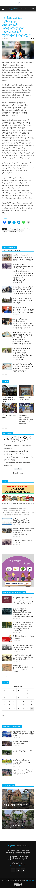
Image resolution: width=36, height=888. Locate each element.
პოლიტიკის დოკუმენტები (12, 727)
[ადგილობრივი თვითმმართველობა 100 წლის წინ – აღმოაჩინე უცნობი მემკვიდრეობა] (7, 667)
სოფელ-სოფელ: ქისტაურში (14, 825)
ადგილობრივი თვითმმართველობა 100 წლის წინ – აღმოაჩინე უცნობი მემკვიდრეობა (23, 668)
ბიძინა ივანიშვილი (12, 229)
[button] (33, 8)
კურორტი (5, 231)
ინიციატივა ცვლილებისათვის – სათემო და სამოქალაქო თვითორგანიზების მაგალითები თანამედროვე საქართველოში (23, 600)
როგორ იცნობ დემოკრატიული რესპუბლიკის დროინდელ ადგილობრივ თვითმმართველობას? (23, 532)
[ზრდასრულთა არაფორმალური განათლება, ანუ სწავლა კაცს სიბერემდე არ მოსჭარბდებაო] (26, 408)
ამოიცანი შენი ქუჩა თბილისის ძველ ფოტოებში (23, 541)
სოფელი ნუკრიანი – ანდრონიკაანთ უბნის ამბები (8, 400)
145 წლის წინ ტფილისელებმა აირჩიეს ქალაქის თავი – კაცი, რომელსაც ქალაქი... (23, 647)
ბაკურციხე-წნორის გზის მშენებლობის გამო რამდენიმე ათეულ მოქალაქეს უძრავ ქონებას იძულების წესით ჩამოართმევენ (22, 354)
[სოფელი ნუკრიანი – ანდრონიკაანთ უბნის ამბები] (9, 390)
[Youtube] (23, 870)
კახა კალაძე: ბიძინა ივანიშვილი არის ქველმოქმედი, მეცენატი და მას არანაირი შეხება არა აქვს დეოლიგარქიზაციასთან (23, 323)
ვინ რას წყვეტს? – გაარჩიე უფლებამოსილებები (18, 503)
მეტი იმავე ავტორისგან (11, 250)
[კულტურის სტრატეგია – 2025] (7, 752)
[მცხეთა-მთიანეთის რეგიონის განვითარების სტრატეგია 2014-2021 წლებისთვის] (7, 772)
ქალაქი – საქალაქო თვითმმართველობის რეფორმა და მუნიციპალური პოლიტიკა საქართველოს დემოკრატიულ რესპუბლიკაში (23, 613)
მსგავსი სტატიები (9, 247)
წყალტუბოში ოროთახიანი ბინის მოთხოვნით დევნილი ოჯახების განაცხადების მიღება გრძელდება (22, 367)
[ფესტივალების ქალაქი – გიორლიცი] (9, 408)
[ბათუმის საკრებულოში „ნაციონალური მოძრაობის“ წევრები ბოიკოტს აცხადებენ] (7, 257)
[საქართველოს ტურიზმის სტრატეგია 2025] (7, 743)
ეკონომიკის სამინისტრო (24, 229)
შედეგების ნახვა (18, 473)
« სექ (3, 715)
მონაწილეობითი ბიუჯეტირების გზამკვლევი (23, 637)
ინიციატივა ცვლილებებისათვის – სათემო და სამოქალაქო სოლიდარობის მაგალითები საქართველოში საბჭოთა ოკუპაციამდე (23, 626)
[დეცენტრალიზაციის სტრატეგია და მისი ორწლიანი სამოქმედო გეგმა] (7, 734)
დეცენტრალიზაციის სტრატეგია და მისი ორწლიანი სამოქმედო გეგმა (23, 734)
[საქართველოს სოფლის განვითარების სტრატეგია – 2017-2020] (7, 762)
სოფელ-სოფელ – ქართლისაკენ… (16, 805)
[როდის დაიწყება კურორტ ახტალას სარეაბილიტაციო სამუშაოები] (7, 300)
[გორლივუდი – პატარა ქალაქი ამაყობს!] (26, 390)
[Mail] (18, 870)
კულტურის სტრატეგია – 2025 (22, 751)
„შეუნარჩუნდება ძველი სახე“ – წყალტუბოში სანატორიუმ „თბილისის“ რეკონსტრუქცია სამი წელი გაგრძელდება (23, 290)
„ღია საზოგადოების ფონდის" (17, 852)
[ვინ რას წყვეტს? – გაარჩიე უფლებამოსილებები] (18, 493)
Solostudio (30, 880)
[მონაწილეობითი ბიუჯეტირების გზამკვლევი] (7, 638)
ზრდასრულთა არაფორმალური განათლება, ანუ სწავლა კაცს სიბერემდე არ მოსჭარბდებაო (26, 419)
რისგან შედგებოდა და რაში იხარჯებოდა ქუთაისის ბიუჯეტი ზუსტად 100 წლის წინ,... (23, 657)
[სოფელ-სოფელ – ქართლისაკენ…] (18, 799)
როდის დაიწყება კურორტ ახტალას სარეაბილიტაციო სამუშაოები (22, 300)
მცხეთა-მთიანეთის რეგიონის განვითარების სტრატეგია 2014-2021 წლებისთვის (23, 772)
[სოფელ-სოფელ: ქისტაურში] (18, 819)
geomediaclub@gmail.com (18, 865)
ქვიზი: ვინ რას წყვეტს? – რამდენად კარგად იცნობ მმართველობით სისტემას (21, 521)
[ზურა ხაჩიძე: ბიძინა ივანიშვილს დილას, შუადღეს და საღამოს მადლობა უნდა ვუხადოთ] (7, 309)
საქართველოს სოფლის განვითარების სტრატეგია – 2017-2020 (22, 762)
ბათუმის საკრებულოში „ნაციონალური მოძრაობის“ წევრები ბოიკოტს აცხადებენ (22, 257)
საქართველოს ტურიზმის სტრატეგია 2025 (21, 743)
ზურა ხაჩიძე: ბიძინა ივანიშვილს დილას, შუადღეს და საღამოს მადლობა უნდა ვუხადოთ (23, 310)
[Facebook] (13, 870)
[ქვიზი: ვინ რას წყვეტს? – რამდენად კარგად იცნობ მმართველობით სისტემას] (7, 521)
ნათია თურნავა (12, 231)
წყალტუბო (20, 231)
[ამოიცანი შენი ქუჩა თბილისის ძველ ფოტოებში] (7, 542)
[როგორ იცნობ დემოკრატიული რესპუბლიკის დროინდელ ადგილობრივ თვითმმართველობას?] (7, 530)
